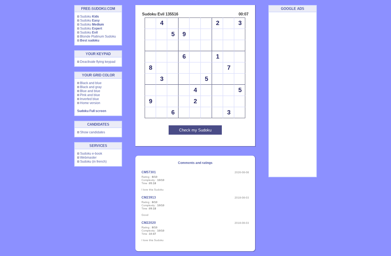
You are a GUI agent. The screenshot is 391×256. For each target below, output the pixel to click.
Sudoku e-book (91, 153)
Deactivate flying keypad (97, 62)
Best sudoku (89, 40)
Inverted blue (89, 99)
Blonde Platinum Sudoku (98, 36)
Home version (90, 103)
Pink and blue (90, 95)
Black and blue (91, 83)
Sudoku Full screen (91, 111)
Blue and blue (90, 91)
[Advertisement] (292, 94)
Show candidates (92, 132)
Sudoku (89, 16)
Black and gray (91, 87)
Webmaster (88, 157)
